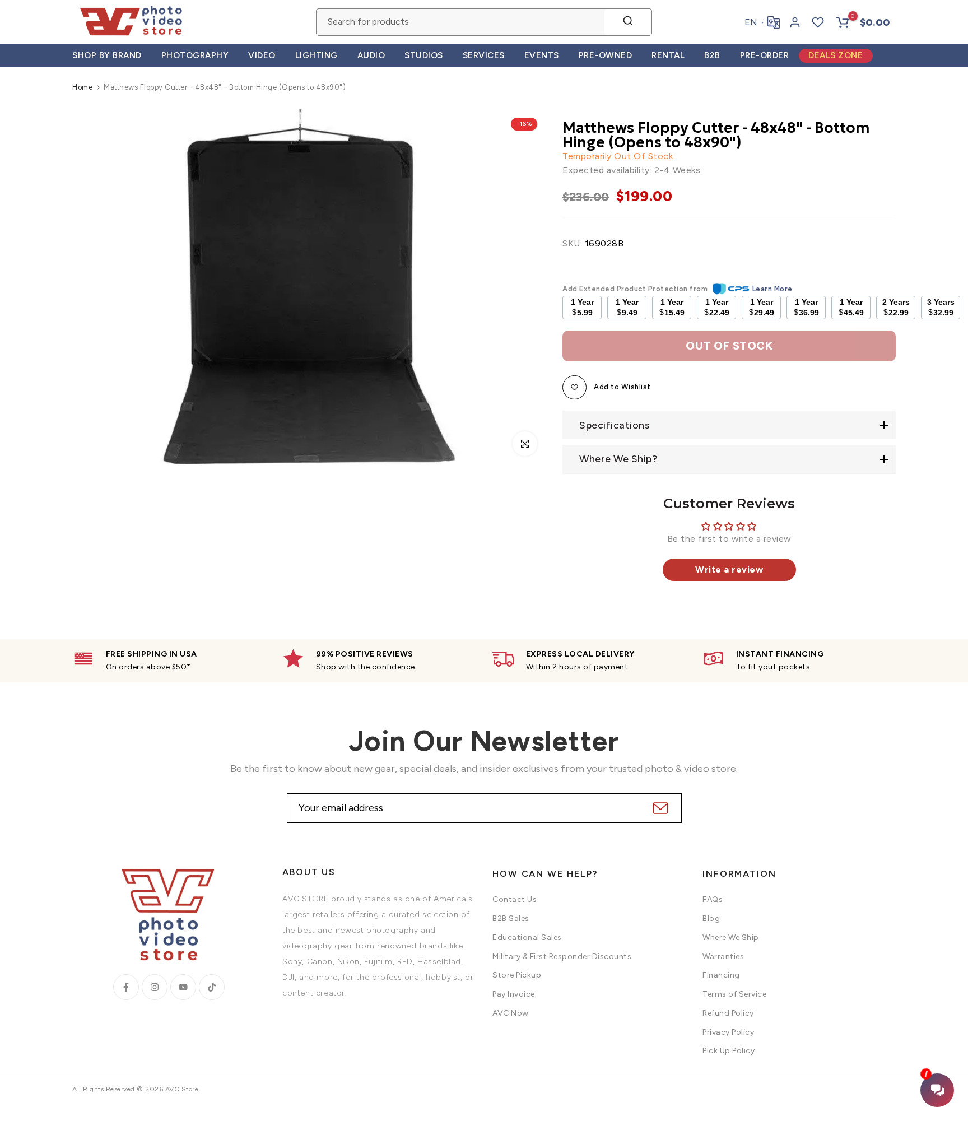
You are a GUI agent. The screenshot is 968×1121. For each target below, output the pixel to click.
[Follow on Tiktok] (212, 987)
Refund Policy (728, 1013)
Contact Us (514, 899)
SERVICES (484, 55)
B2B (712, 55)
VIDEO (262, 55)
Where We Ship (730, 937)
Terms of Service (734, 994)
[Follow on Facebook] (126, 987)
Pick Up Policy (728, 1050)
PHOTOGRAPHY (195, 55)
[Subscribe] (659, 808)
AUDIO (371, 55)
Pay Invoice (513, 994)
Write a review (729, 569)
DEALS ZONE (835, 55)
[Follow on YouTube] (183, 987)
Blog (711, 918)
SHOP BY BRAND (107, 55)
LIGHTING (316, 55)
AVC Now (510, 1013)
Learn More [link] (772, 289)
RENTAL (668, 55)
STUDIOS (423, 55)
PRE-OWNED (605, 55)
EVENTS (541, 55)
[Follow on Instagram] (154, 987)
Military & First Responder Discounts (561, 956)
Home (82, 87)
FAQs (712, 899)
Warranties (723, 956)
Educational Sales (527, 937)
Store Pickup (516, 975)
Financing (721, 975)
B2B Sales (510, 918)
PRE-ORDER (764, 55)
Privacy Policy (728, 1032)
